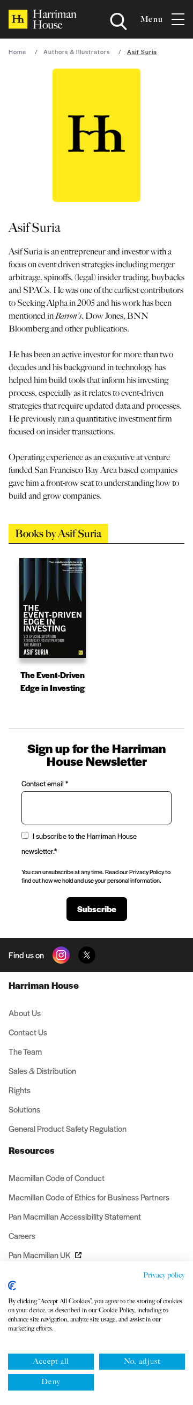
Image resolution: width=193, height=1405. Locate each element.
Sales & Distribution (42, 1070)
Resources (32, 1150)
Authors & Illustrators (76, 51)
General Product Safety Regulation (68, 1128)
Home (17, 51)
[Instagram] (61, 955)
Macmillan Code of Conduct (57, 1177)
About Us (25, 1012)
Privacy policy (164, 1275)
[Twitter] (86, 955)
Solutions (24, 1109)
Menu (151, 19)
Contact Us (28, 1032)
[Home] (43, 19)
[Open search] (118, 21)
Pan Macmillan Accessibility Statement (75, 1216)
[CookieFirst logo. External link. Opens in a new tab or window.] (12, 1285)
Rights (20, 1089)
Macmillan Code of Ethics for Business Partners (89, 1197)
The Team (25, 1051)
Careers (22, 1235)
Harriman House (44, 985)
